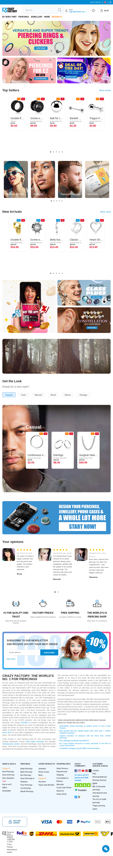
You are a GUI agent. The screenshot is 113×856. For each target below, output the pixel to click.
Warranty (60, 784)
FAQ (94, 774)
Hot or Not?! (7, 732)
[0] (93, 11)
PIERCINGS (23, 17)
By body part (9, 17)
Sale (4, 781)
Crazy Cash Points (63, 788)
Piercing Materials (100, 777)
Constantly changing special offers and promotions (79, 748)
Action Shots (61, 794)
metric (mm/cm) (95, 2)
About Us (60, 791)
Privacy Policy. (11, 659)
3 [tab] (58, 50)
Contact (96, 771)
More (47, 17)
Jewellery (37, 17)
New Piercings (8, 772)
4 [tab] (62, 50)
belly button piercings (35, 742)
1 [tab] (51, 50)
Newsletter (6, 791)
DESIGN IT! (26, 723)
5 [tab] (62, 151)
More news (105, 212)
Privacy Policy (10, 837)
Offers (4, 788)
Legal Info (11, 839)
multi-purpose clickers (11, 744)
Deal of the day (8, 775)
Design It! (57, 17)
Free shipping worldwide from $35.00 (74, 741)
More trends (105, 90)
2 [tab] (55, 50)
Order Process (62, 768)
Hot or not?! (7, 784)
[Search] (59, 10)
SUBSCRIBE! (49, 653)
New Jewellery (8, 778)
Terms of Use (10, 833)
